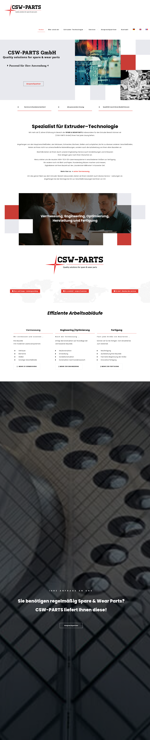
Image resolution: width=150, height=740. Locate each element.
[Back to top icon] (139, 735)
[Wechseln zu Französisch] (147, 30)
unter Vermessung (81, 171)
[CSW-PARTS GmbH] (23, 10)
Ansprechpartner (33, 84)
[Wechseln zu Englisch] (140, 30)
